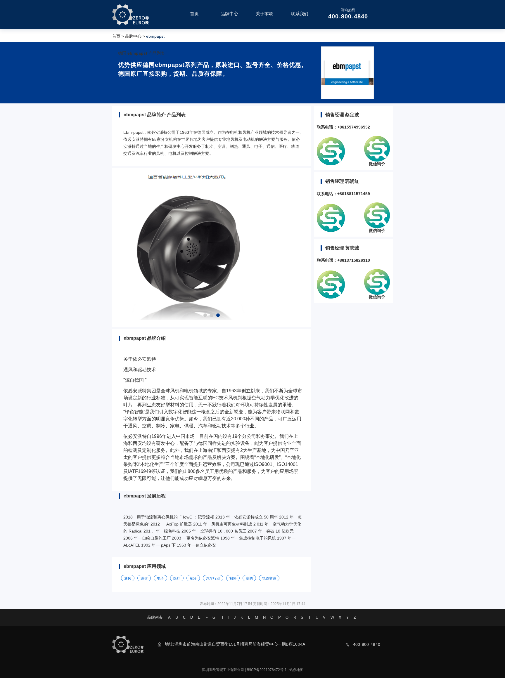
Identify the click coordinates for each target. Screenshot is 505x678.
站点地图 (296, 670)
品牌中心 (133, 36)
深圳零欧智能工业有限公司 (223, 670)
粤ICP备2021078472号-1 (267, 670)
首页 (116, 36)
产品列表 (156, 53)
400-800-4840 (348, 16)
